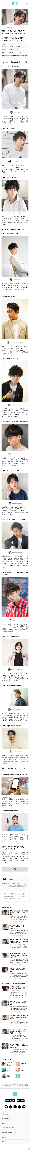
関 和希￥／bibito (16, 279)
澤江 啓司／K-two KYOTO (16, 454)
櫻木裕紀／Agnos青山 (17, 503)
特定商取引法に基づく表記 (8, 1128)
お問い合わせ (5, 1114)
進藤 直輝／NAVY (17, 620)
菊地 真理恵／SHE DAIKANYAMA (17, 213)
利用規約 (4, 1123)
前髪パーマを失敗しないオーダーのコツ (11, 52)
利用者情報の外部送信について (9, 1132)
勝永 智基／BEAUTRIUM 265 (16, 342)
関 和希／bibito (17, 112)
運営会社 (4, 1141)
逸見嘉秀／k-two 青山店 (17, 552)
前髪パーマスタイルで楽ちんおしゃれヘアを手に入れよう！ (14, 55)
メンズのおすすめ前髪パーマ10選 (10, 49)
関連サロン (4, 1137)
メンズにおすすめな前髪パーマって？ (11, 46)
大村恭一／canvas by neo (16, 404)
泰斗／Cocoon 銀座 (17, 751)
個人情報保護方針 (6, 1118)
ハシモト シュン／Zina (17, 161)
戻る (15, 869)
